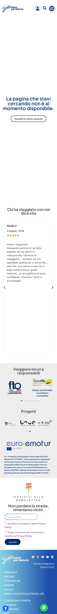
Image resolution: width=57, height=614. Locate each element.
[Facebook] (33, 557)
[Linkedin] (52, 557)
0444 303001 (47, 567)
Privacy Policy (24, 535)
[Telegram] (47, 557)
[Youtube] (42, 557)
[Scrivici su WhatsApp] (44, 608)
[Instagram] (38, 557)
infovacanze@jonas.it (44, 563)
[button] (52, 287)
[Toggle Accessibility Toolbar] (5, 608)
